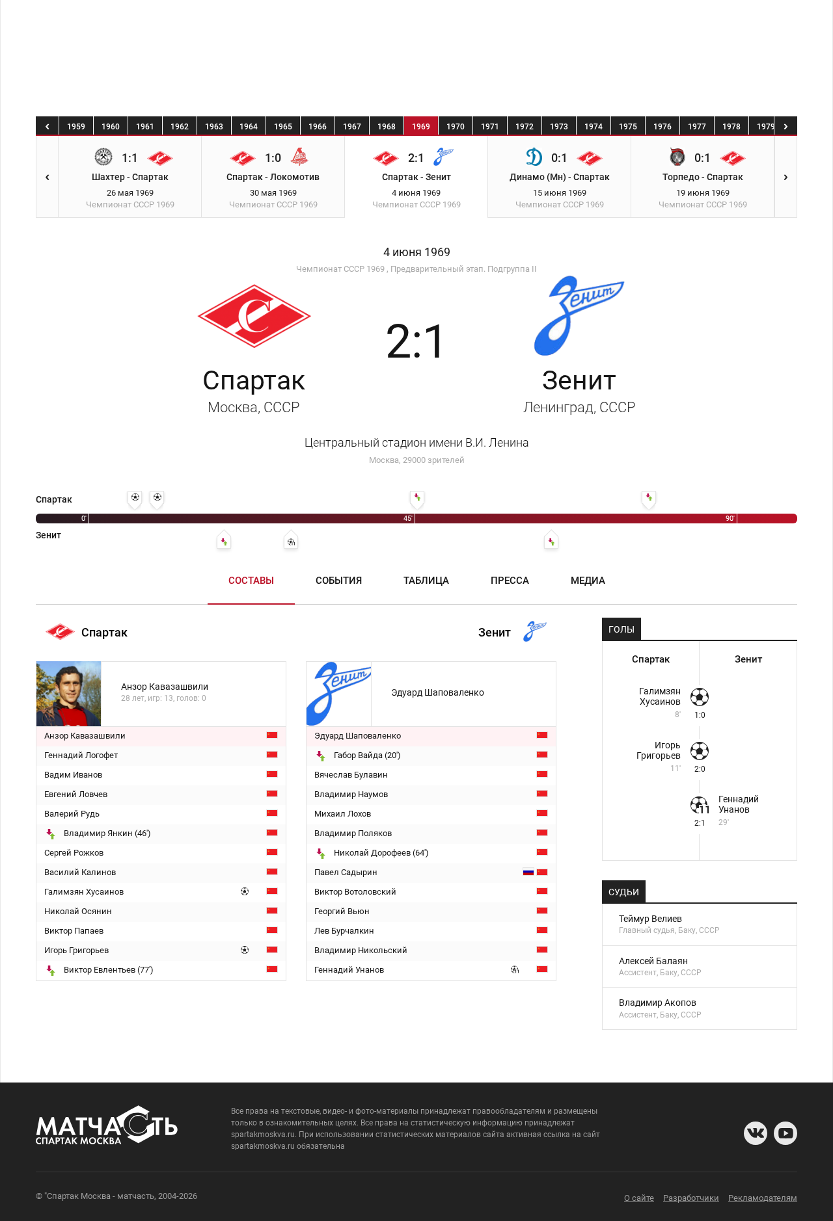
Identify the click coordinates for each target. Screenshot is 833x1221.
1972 (524, 126)
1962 (180, 126)
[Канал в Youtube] (785, 1133)
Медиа (588, 580)
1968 (386, 126)
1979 (766, 126)
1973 (559, 126)
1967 (352, 126)
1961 (145, 126)
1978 (731, 126)
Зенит (579, 390)
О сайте (639, 1198)
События (339, 580)
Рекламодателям (762, 1198)
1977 (697, 126)
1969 (421, 126)
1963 (214, 126)
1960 (111, 126)
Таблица (426, 580)
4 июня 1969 (416, 252)
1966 (317, 126)
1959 (76, 126)
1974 (593, 126)
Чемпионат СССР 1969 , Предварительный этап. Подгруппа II (416, 269)
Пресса (510, 580)
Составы (251, 580)
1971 (490, 126)
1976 (662, 126)
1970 (455, 126)
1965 (283, 126)
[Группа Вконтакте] (755, 1133)
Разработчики (691, 1198)
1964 (248, 126)
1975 (628, 126)
